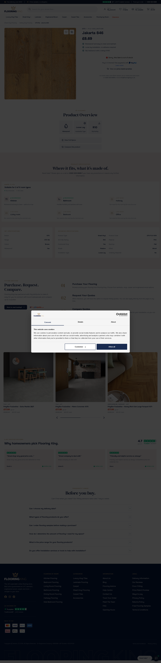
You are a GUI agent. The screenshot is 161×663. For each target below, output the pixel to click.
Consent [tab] (47, 322)
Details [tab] (80, 322)
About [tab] (113, 322)
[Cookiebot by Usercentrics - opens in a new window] (117, 314)
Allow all (112, 347)
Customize (79, 347)
